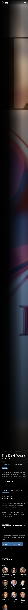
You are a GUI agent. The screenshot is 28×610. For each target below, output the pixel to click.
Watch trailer (8, 481)
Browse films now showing (12, 544)
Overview (5, 490)
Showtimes (15, 490)
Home (3, 451)
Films (8, 451)
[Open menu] (24, 2)
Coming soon (8, 548)
